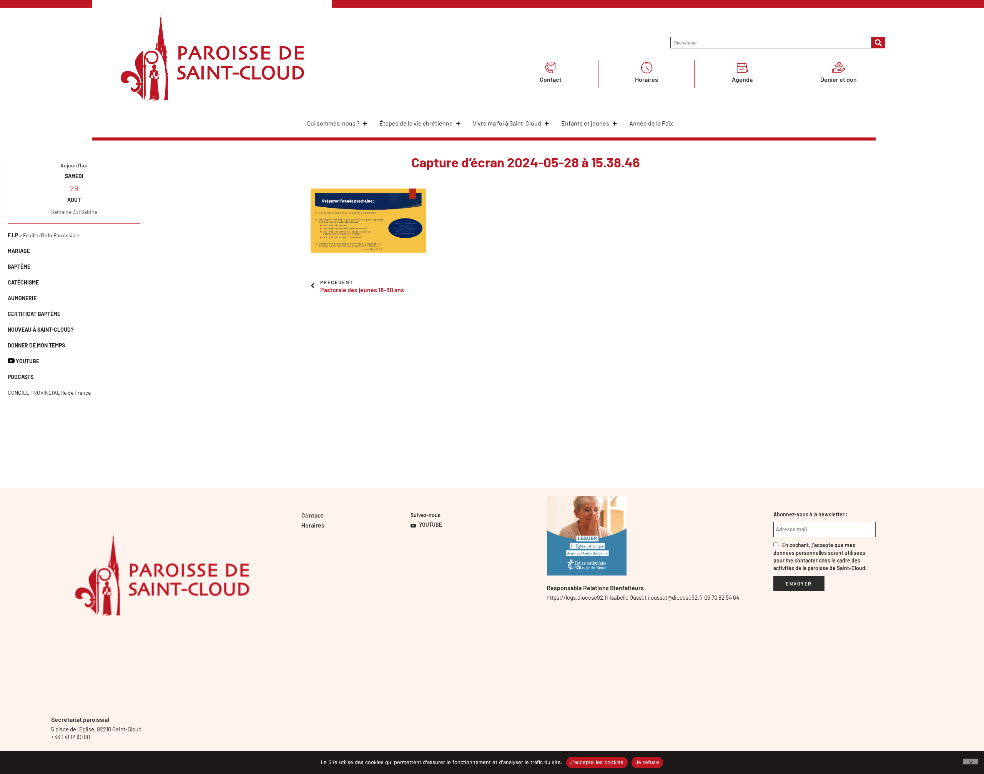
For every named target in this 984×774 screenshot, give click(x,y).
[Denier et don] (838, 67)
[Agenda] (742, 67)
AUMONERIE (22, 298)
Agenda (742, 79)
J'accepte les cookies (596, 762)
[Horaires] (646, 67)
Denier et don (838, 79)
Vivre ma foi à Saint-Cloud (507, 123)
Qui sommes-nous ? (333, 123)
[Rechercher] (878, 42)
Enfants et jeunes (585, 123)
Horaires (646, 79)
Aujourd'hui (74, 165)
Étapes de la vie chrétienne (416, 123)
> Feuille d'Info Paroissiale (43, 235)
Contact (551, 79)
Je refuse (647, 762)
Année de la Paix (651, 123)
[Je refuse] (970, 761)
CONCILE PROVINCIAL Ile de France (49, 392)
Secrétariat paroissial (80, 719)
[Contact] (550, 67)
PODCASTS (20, 377)
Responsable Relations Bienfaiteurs (595, 587)
